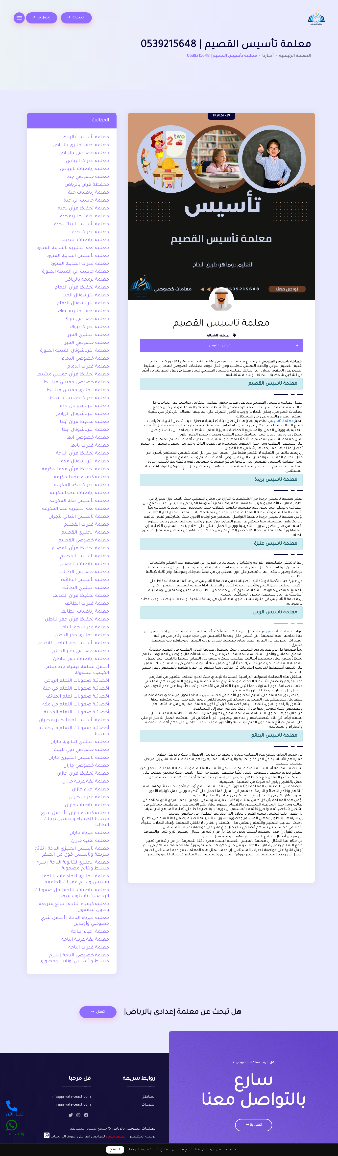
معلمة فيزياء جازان (89, 833)
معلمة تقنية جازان (90, 841)
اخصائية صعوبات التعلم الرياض (76, 681)
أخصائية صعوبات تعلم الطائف (77, 696)
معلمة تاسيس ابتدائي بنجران (78, 517)
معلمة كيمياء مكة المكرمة (81, 477)
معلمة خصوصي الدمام (85, 358)
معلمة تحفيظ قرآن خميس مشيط (73, 374)
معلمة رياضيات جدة (88, 192)
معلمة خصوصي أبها (88, 437)
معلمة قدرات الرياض (87, 161)
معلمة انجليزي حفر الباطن (81, 635)
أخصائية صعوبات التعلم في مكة (75, 704)
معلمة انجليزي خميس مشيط (78, 390)
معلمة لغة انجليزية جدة (84, 216)
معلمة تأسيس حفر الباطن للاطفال (72, 643)
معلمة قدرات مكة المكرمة (81, 485)
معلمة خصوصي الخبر (87, 343)
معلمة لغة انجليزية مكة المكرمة (75, 509)
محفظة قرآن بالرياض (87, 185)
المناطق (148, 1097)
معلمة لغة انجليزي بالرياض (80, 145)
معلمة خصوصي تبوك (86, 319)
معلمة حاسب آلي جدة (86, 200)
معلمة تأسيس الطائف (85, 580)
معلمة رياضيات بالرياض (84, 169)
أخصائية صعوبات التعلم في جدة (76, 688)
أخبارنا (268, 56)
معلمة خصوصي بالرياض (83, 153)
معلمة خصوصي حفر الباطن (80, 651)
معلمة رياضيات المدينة (85, 240)
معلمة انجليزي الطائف (85, 588)
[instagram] (78, 1116)
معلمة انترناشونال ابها (85, 430)
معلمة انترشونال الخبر (86, 295)
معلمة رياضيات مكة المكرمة (79, 493)
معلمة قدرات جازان (89, 797)
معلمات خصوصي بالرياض (133, 1129)
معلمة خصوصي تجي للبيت (81, 750)
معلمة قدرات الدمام (88, 366)
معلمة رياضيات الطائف (85, 611)
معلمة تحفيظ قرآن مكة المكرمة (75, 469)
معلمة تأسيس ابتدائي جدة (81, 224)
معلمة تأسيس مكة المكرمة (79, 501)
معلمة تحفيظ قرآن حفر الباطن (77, 619)
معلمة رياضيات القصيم (84, 564)
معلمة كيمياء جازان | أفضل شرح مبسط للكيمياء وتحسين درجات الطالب (75, 819)
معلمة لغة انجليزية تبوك (83, 311)
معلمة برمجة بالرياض (86, 279)
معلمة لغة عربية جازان (85, 781)
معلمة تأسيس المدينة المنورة (77, 256)
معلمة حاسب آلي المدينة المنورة (75, 271)
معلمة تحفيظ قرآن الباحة (82, 453)
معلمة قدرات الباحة (88, 947)
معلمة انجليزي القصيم (85, 532)
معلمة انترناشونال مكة (85, 461)
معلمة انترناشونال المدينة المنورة (74, 351)
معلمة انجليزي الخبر (88, 335)
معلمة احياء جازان (90, 789)
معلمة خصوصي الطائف (84, 572)
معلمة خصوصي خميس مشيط (76, 382)
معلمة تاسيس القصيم (84, 556)
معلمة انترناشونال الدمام (83, 303)
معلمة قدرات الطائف (87, 603)
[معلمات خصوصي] (316, 19)
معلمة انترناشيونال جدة (84, 406)
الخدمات (78, 18)
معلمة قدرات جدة (90, 232)
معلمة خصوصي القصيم (83, 540)
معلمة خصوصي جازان (86, 766)
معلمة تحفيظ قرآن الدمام (82, 287)
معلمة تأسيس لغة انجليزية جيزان (74, 720)
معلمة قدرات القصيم (86, 524)
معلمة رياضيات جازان (87, 805)
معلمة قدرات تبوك (89, 327)
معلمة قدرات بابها (90, 445)
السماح (115, 1150)
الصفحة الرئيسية (295, 56)
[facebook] (86, 1116)
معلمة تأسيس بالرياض (84, 137)
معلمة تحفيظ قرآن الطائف (80, 596)
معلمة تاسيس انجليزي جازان (78, 758)
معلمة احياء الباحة (90, 931)
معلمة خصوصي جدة (87, 177)
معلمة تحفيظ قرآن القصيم (80, 548)
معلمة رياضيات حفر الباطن (81, 659)
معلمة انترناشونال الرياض (82, 414)
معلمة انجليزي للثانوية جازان (79, 742)
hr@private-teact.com (73, 1105)
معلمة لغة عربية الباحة (85, 939)
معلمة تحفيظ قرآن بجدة (83, 208)
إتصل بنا (43, 18)
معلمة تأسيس (281, 421)
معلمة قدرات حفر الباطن (83, 627)
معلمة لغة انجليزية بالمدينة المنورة (72, 248)
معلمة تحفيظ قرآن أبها (84, 422)
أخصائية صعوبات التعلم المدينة (76, 712)
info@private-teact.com (71, 1097)
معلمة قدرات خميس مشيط (79, 398)
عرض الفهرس (219, 346)
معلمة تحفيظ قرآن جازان (83, 773)
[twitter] (71, 1116)
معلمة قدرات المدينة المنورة (79, 264)
